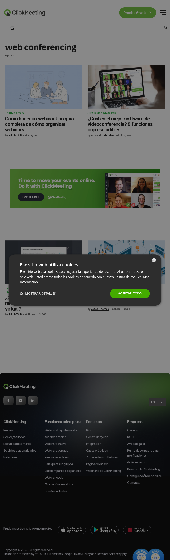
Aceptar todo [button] (130, 293)
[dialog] (84, 280)
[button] (38, 293)
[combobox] (154, 260)
